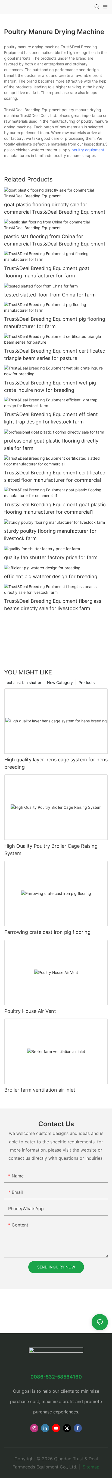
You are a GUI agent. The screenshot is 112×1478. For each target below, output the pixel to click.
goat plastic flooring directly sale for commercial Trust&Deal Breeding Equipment (54, 208)
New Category (60, 682)
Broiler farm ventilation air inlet (39, 1090)
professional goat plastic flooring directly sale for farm (51, 444)
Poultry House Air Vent (30, 1011)
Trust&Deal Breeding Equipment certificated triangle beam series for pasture (54, 354)
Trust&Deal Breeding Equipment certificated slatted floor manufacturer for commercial (54, 476)
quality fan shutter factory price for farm (51, 557)
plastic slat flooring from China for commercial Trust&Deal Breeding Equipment (54, 240)
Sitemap (90, 1467)
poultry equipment (87, 149)
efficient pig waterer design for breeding (50, 576)
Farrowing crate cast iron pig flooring (47, 932)
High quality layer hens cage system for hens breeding (56, 763)
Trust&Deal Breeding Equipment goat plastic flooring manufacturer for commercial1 (55, 508)
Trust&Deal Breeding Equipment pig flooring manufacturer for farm (54, 322)
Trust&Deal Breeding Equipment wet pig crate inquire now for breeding (50, 386)
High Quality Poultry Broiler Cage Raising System (51, 849)
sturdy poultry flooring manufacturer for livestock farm (50, 534)
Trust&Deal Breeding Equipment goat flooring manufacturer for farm (46, 271)
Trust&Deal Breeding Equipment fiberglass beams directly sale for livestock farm (52, 604)
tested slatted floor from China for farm (50, 295)
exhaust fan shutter (24, 682)
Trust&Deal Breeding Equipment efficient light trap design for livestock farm (51, 418)
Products (87, 682)
